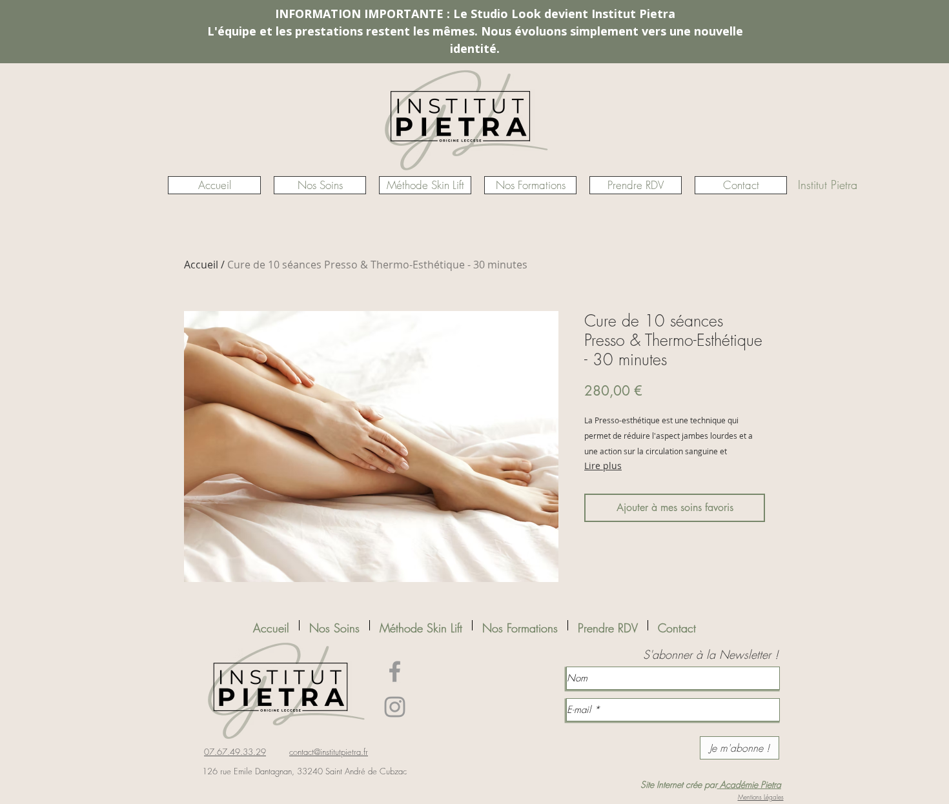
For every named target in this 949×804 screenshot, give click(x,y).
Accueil (201, 264)
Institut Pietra (827, 184)
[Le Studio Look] (395, 671)
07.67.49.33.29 (235, 752)
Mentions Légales (761, 796)
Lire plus (603, 465)
